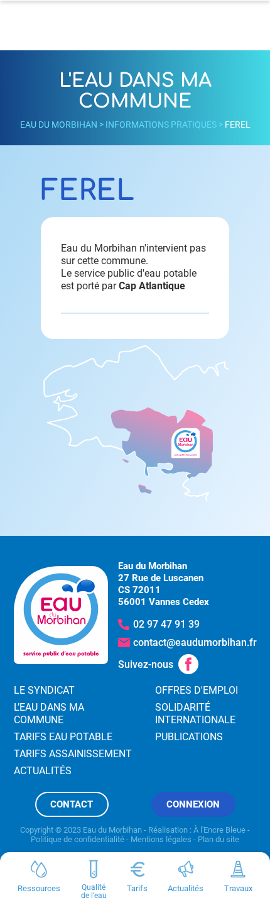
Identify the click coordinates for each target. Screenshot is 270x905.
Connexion (193, 804)
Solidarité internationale (195, 713)
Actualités (43, 771)
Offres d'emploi (196, 690)
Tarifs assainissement (73, 754)
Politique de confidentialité (77, 839)
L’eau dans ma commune (49, 713)
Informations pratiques (161, 124)
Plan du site (218, 839)
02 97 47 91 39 (166, 624)
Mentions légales (161, 839)
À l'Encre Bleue (219, 830)
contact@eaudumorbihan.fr (195, 642)
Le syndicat (44, 690)
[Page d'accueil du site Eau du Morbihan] (61, 615)
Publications (189, 737)
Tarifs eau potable (63, 737)
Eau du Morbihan (58, 124)
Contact (71, 804)
